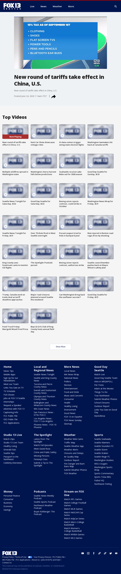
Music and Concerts (73, 395)
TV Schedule (9, 391)
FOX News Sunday (73, 420)
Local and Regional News (44, 368)
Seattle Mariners (102, 442)
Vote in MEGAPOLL (103, 381)
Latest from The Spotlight (41, 440)
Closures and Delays (74, 453)
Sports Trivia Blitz (102, 476)
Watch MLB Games (73, 508)
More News (71, 366)
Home (8, 366)
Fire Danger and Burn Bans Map (74, 465)
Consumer (69, 399)
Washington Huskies (104, 460)
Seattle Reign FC (102, 456)
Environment (70, 409)
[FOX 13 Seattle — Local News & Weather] (13, 6)
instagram (88, 553)
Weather (70, 435)
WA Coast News (41, 408)
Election (68, 385)
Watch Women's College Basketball (73, 529)
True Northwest (101, 395)
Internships (9, 401)
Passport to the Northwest (11, 458)
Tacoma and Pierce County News (43, 385)
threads (105, 553)
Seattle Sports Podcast (45, 501)
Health (67, 402)
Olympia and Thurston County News (44, 397)
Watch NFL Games (73, 499)
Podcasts (40, 491)
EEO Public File (11, 419)
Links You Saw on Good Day (105, 411)
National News (71, 378)
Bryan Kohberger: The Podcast (44, 513)
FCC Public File (10, 415)
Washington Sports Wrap (103, 468)
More (71, 6)
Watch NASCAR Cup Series (73, 513)
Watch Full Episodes (43, 445)
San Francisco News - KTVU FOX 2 (44, 413)
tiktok (99, 553)
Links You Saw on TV (13, 387)
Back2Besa (99, 415)
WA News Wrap (71, 374)
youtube (82, 553)
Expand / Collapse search (115, 6)
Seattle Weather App (74, 446)
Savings (7, 509)
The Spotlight (43, 435)
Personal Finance (12, 495)
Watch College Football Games (75, 504)
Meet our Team (11, 384)
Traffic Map (69, 442)
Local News (69, 371)
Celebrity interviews (13, 462)
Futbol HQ (99, 480)
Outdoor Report (101, 406)
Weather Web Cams (73, 439)
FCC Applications (11, 422)
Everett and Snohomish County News (45, 391)
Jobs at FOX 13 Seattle (14, 398)
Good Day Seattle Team (105, 378)
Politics (67, 381)
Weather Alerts (71, 449)
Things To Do (100, 392)
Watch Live (99, 374)
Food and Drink (71, 392)
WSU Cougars (100, 463)
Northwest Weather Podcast (43, 506)
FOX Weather (70, 473)
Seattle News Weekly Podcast (44, 497)
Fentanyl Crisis (41, 459)
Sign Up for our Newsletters (11, 379)
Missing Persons (41, 455)
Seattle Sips (9, 453)
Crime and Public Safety (45, 452)
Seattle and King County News (45, 379)
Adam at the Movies (104, 388)
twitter (110, 553)
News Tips (9, 371)
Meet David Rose (42, 448)
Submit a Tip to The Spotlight (43, 464)
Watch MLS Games (73, 538)
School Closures (102, 402)
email (116, 553)
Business (8, 502)
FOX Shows (9, 394)
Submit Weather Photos (105, 399)
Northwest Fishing (103, 484)
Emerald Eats (10, 449)
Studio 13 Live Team (13, 442)
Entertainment (71, 388)
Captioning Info (11, 412)
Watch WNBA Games (74, 534)
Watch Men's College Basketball (74, 523)
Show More (60, 347)
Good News (69, 413)
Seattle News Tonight (44, 374)
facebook (93, 553)
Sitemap (68, 423)
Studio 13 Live (13, 435)
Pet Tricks (99, 385)
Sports (98, 435)
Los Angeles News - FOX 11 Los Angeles (43, 419)
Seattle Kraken (101, 453)
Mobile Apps (9, 374)
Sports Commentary (104, 473)
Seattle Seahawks (102, 439)
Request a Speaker (12, 405)
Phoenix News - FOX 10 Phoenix (45, 426)
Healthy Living (70, 406)
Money (8, 491)
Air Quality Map (71, 456)
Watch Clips (9, 439)
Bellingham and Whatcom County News (45, 404)
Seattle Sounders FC (104, 446)
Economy (8, 506)
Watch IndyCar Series (74, 518)
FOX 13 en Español (73, 416)
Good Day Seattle (100, 368)
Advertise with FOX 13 (14, 408)
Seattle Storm (100, 449)
